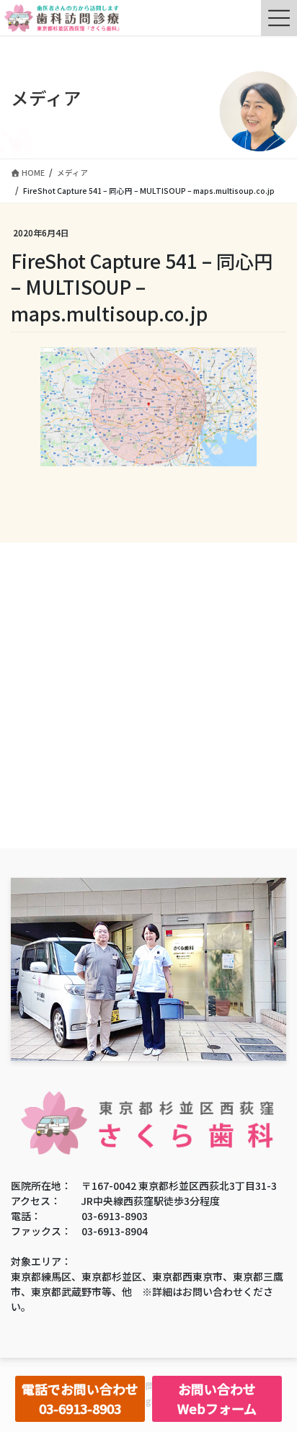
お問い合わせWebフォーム (217, 1398)
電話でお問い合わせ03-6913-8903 (80, 1398)
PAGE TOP (275, 1375)
